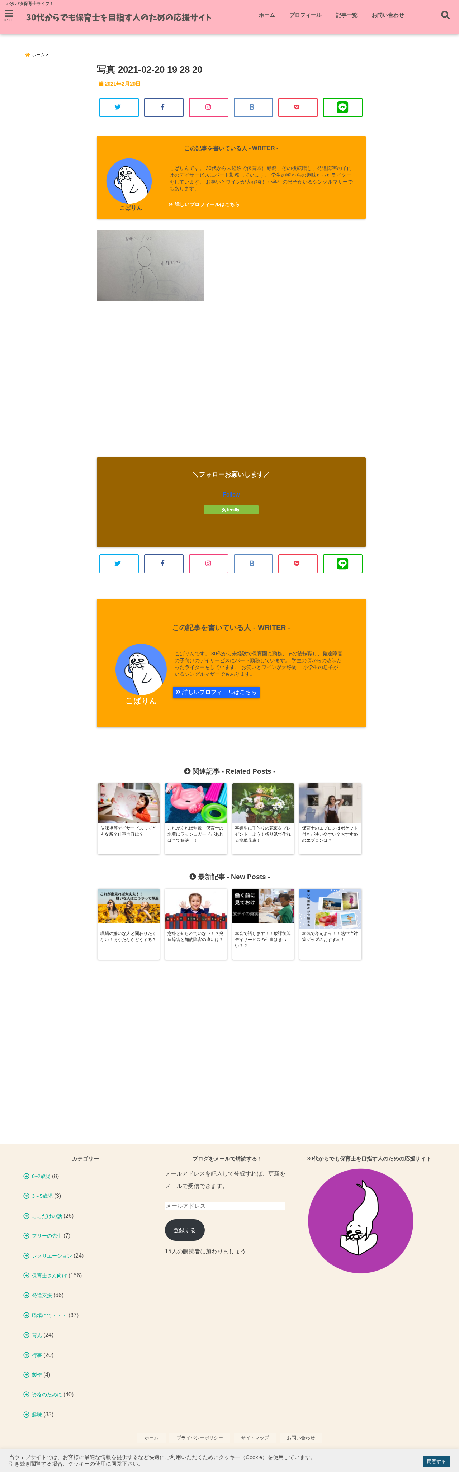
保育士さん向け (49, 1275)
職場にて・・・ (49, 1315)
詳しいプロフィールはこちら (206, 204)
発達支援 (42, 1295)
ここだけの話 (47, 1216)
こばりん (130, 208)
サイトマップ (255, 1437)
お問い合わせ (388, 15)
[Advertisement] (231, 386)
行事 (37, 1355)
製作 (37, 1375)
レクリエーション (52, 1256)
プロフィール (305, 15)
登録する (184, 1230)
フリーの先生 (47, 1236)
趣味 (37, 1415)
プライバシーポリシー (199, 1437)
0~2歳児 (41, 1176)
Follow (231, 495)
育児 (37, 1335)
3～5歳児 (42, 1196)
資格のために (47, 1394)
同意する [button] (436, 1461)
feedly (233, 509)
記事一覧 (347, 15)
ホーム (267, 15)
